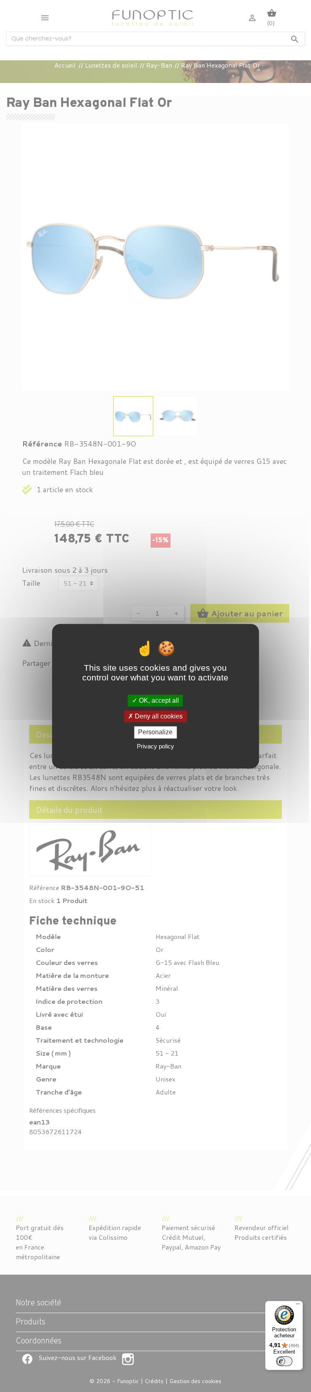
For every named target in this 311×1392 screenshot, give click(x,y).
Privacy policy (155, 746)
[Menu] (298, 1306)
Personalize (155, 732)
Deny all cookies (158, 716)
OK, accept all (158, 700)
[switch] (284, 1361)
